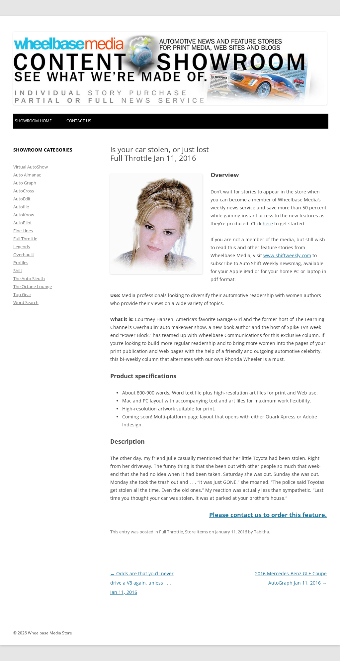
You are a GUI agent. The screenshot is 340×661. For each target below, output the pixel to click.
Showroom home (33, 121)
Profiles (20, 263)
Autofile (21, 207)
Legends (21, 247)
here (268, 223)
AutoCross (23, 191)
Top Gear (22, 294)
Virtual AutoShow (30, 167)
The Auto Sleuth (29, 278)
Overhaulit (23, 255)
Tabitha (261, 532)
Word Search (26, 302)
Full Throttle (171, 532)
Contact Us (78, 121)
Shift (17, 271)
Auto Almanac (27, 175)
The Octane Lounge (32, 286)
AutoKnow (23, 215)
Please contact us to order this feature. (268, 515)
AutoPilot (22, 223)
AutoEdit (22, 199)
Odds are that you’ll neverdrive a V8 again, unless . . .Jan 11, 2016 (142, 582)
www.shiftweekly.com (287, 255)
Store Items (196, 532)
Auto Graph (24, 183)
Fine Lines (23, 231)
